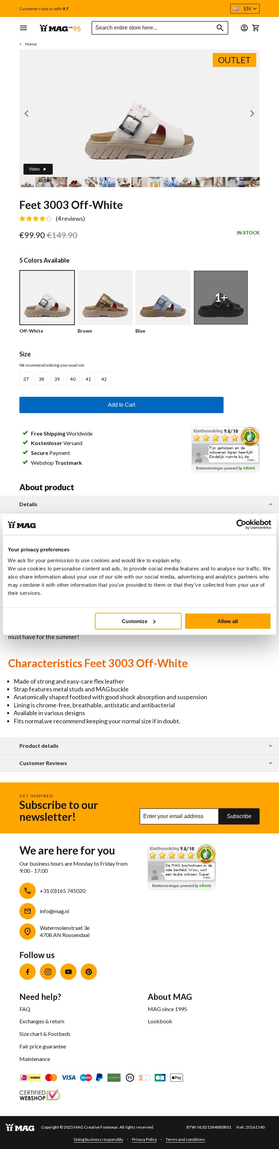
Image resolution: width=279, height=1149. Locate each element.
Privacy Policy (144, 1139)
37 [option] (26, 379)
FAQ (24, 1009)
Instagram (48, 972)
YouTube (68, 972)
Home (31, 44)
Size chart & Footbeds (44, 1033)
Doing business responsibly (98, 1139)
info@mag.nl (54, 911)
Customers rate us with (43, 9)
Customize (134, 621)
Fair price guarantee (42, 1046)
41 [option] (88, 379)
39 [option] (57, 379)
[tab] (139, 504)
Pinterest (89, 972)
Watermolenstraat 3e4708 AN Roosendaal (64, 931)
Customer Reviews (43, 763)
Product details (39, 746)
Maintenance (34, 1059)
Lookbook (160, 1021)
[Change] (244, 28)
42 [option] (104, 379)
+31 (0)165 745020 (62, 890)
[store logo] (60, 28)
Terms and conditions (185, 1139)
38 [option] (41, 379)
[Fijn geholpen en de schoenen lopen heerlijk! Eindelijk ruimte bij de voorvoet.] (226, 470)
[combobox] (160, 28)
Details (28, 504)
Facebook (27, 972)
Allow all (227, 621)
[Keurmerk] (39, 1096)
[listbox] (121, 379)
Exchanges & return (41, 1021)
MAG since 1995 (167, 1009)
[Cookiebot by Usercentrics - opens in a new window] (241, 524)
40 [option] (73, 379)
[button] (245, 8)
